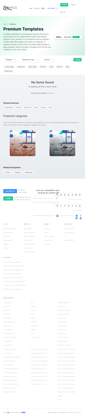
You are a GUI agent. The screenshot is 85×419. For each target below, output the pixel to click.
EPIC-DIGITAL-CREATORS (42, 215)
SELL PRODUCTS (10, 191)
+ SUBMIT (8, 198)
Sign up (62, 12)
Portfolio (43, 67)
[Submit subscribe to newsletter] (56, 198)
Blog (67, 67)
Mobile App (8, 71)
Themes (17, 172)
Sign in (73, 5)
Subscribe (50, 93)
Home (5, 24)
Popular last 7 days (30, 60)
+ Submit (77, 59)
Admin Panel (32, 67)
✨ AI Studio (50, 8)
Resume (59, 67)
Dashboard (21, 67)
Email (51, 67)
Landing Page (9, 67)
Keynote (49, 60)
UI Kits (7, 172)
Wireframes (29, 172)
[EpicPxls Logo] (10, 8)
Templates (10, 60)
